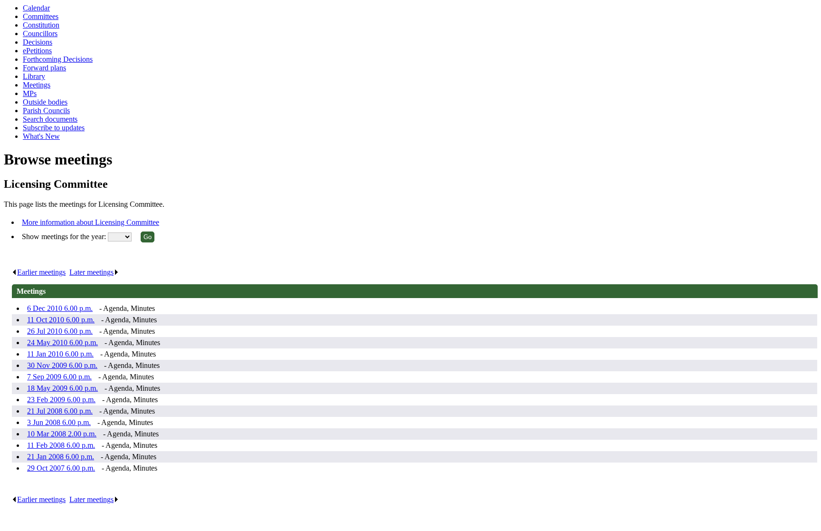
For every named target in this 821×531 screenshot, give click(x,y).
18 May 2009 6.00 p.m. (62, 388)
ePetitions (37, 51)
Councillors (40, 33)
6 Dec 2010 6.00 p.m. (60, 308)
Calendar (36, 8)
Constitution (41, 25)
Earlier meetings (41, 272)
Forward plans (44, 68)
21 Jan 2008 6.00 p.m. (60, 457)
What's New (41, 136)
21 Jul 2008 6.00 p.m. (60, 411)
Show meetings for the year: (65, 236)
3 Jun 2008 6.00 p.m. (59, 422)
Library (34, 76)
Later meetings (91, 272)
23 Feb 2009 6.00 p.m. (61, 400)
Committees (40, 16)
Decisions (37, 42)
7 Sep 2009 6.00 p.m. (59, 377)
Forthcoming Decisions (58, 59)
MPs (30, 93)
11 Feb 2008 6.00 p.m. (61, 445)
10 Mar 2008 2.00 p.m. (61, 434)
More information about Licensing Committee (90, 222)
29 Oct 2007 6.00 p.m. (61, 468)
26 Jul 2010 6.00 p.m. (60, 331)
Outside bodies (45, 102)
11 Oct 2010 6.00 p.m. (61, 320)
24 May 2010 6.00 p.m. (62, 342)
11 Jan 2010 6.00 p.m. (60, 354)
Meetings (36, 85)
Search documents (50, 119)
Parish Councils (46, 110)
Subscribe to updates (54, 128)
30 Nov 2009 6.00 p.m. (62, 365)
